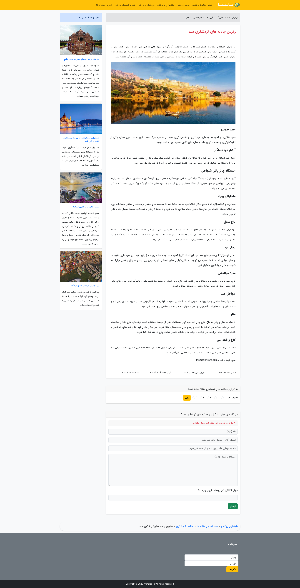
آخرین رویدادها (104, 5)
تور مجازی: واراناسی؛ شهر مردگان (85, 285)
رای (187, 398)
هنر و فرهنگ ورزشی (125, 5)
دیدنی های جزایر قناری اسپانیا (86, 207)
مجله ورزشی (183, 5)
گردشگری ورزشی (146, 5)
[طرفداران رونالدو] (228, 5)
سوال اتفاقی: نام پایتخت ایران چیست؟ (218, 490)
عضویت (232, 569)
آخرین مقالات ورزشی (202, 5)
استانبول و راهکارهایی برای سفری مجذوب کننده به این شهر (81, 139)
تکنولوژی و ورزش (165, 5)
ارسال (233, 506)
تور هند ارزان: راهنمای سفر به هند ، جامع (81, 59)
